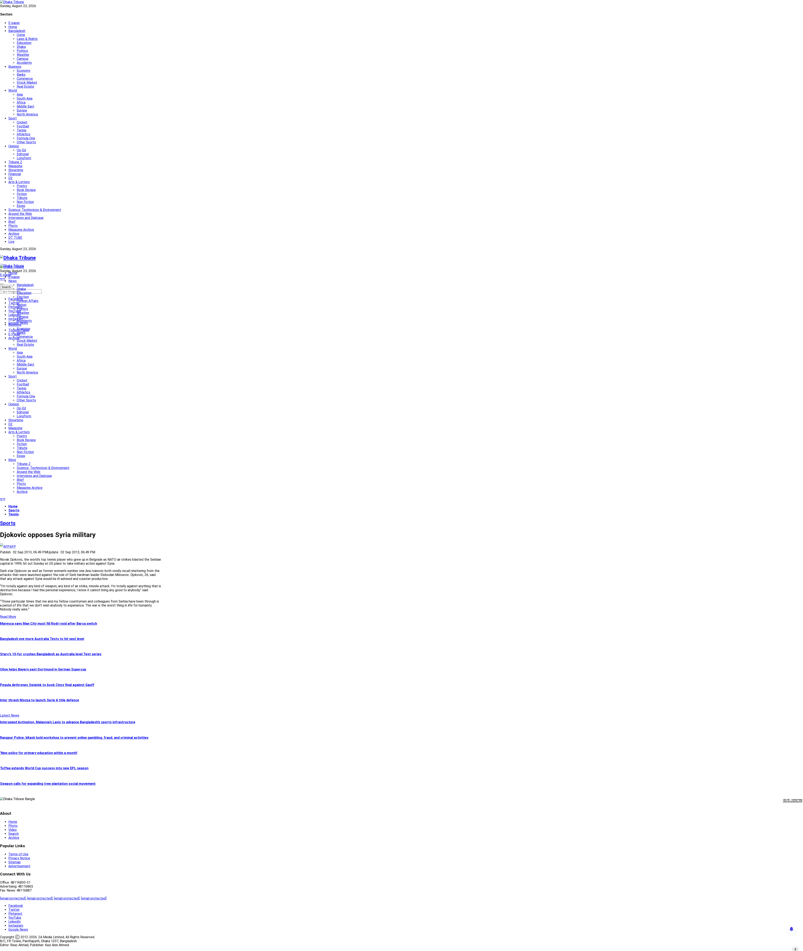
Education (24, 43)
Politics (22, 51)
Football (23, 126)
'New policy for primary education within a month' (39, 753)
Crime (21, 35)
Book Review (26, 190)
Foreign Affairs (27, 301)
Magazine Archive (21, 230)
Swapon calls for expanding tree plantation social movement (48, 784)
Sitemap (14, 862)
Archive (13, 234)
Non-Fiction (25, 202)
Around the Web (20, 214)
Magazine (15, 166)
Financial (14, 174)
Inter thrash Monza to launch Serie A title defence (39, 700)
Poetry (22, 186)
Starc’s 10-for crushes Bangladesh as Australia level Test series (50, 654)
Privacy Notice (19, 858)
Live (11, 242)
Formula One (26, 138)
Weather (23, 55)
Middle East (25, 106)
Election (23, 297)
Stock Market (27, 83)
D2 (10, 178)
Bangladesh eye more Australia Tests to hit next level (42, 639)
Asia (20, 94)
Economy (23, 71)
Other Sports (26, 142)
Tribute (22, 198)
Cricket (22, 122)
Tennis (21, 130)
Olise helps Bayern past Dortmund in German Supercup (43, 669)
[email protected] (13, 898)
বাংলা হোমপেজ (792, 800)
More (12, 460)
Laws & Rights (27, 39)
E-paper (14, 23)
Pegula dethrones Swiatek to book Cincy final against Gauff (47, 685)
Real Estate (25, 87)
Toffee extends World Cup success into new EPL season (44, 768)
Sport (12, 118)
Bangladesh (16, 31)
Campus (22, 59)
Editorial (23, 154)
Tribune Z (15, 162)
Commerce (25, 79)
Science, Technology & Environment (34, 210)
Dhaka (21, 47)
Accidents (24, 63)
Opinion (13, 146)
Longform (24, 158)
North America (27, 114)
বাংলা (2, 279)
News (12, 281)
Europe (22, 110)
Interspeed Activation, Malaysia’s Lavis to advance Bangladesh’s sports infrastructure (67, 722)
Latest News (9, 715)
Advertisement (19, 866)
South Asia (24, 98)
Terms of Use (18, 854)
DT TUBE (15, 238)
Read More (8, 617)
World (12, 91)
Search (13, 834)
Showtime (15, 170)
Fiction (22, 194)
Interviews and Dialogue (25, 218)
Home (12, 27)
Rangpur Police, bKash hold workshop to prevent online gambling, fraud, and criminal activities (74, 738)
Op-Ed (21, 150)
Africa (21, 102)
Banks (21, 75)
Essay (21, 206)
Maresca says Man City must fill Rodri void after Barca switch (48, 624)
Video (12, 830)
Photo (13, 226)
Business (14, 67)
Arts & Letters (19, 182)
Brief (11, 222)
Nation (21, 305)
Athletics (23, 134)
